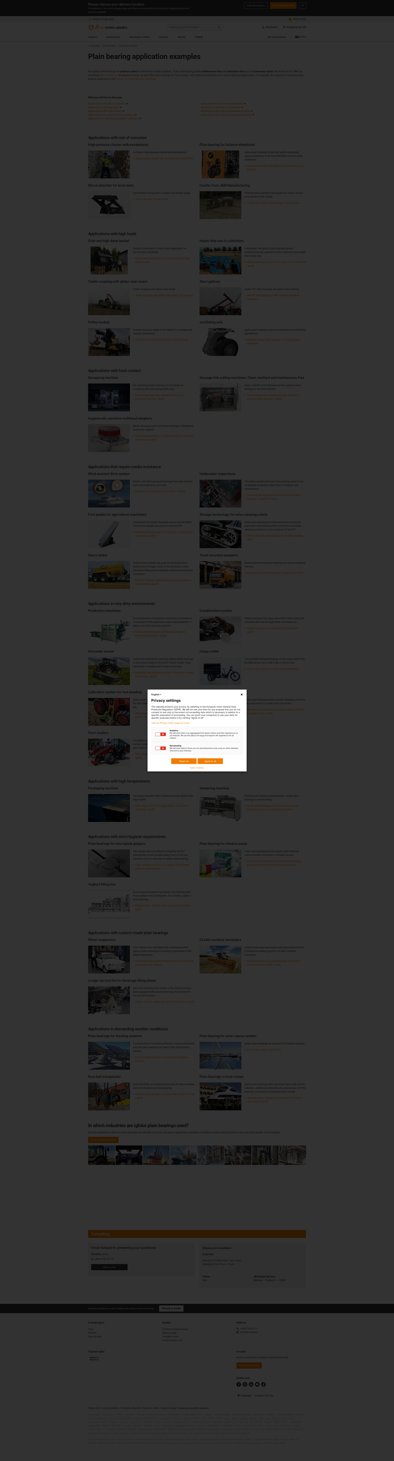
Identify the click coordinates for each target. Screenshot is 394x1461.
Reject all (183, 761)
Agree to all (210, 761)
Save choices (197, 767)
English (155, 694)
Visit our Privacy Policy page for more (170, 723)
